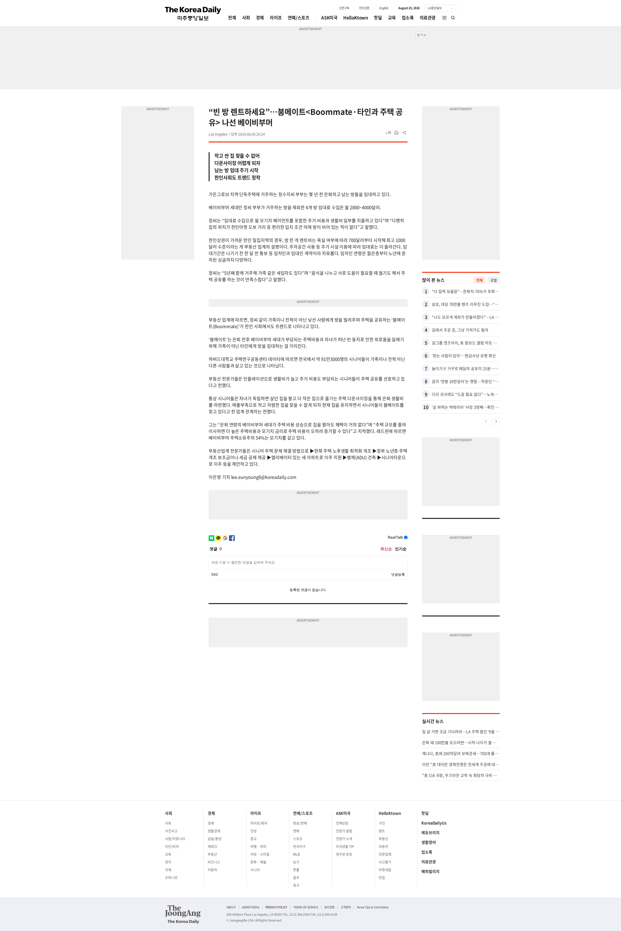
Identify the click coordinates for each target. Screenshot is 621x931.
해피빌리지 (430, 871)
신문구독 (344, 8)
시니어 (255, 869)
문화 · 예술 (258, 861)
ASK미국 (329, 17)
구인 (382, 823)
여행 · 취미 (258, 846)
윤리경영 (329, 907)
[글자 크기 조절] (388, 133)
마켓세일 (385, 869)
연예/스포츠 (299, 17)
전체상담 (342, 823)
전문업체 (385, 854)
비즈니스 (214, 861)
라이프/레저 (258, 823)
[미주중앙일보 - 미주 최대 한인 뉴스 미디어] (193, 14)
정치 (168, 861)
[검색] (453, 18)
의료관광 (428, 17)
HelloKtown (355, 17)
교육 (392, 17)
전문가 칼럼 (344, 830)
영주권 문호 (344, 854)
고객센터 (346, 907)
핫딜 (378, 17)
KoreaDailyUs (434, 823)
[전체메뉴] (444, 18)
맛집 (382, 877)
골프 (296, 877)
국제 (168, 869)
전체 (232, 17)
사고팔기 (385, 861)
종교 (253, 838)
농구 (296, 861)
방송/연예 (300, 823)
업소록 (408, 17)
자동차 (212, 869)
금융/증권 (214, 838)
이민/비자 (172, 846)
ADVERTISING (250, 907)
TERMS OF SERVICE (305, 907)
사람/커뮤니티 (175, 838)
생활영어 (428, 842)
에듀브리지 (430, 832)
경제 (260, 17)
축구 (296, 885)
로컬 (493, 280)
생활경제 (214, 830)
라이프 (276, 17)
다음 (496, 421)
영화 (296, 830)
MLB (296, 854)
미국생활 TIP (345, 846)
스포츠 (297, 838)
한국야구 (299, 846)
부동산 (212, 854)
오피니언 (171, 877)
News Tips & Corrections (372, 907)
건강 (253, 830)
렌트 (382, 830)
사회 (246, 17)
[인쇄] (396, 133)
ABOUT (231, 907)
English (383, 8)
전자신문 (364, 8)
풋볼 (296, 869)
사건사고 (171, 830)
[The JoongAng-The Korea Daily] (183, 914)
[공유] (405, 133)
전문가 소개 (344, 838)
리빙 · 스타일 (260, 854)
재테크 (212, 846)
